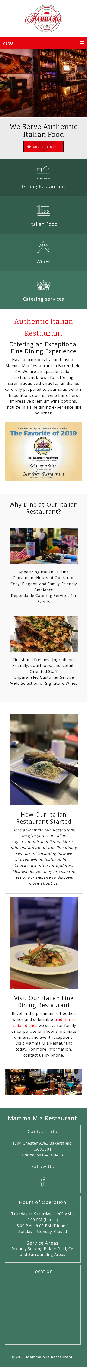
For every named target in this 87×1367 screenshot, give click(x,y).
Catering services (43, 299)
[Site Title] (43, 20)
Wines (43, 261)
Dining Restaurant (44, 186)
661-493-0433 (50, 1154)
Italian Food (43, 224)
